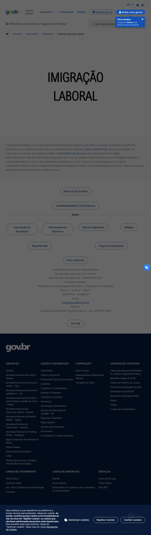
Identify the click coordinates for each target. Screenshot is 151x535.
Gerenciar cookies (79, 519)
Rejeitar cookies (106, 519)
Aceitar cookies (133, 519)
